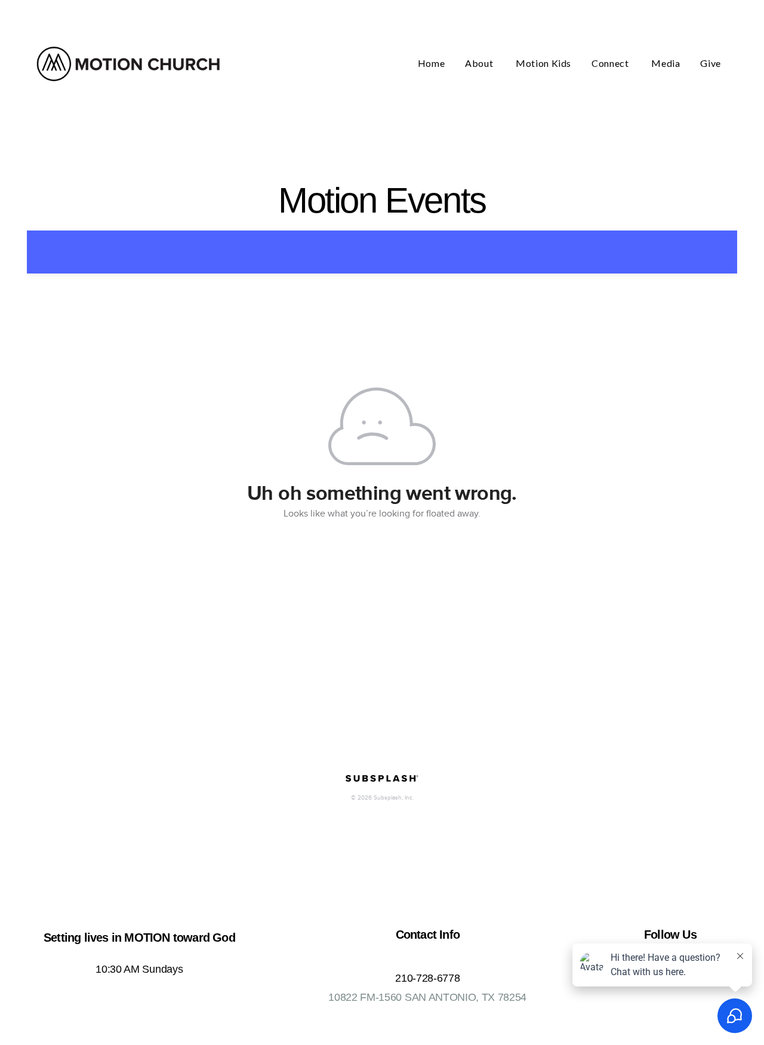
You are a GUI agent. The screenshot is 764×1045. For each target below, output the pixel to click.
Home (431, 63)
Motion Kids (543, 63)
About (480, 63)
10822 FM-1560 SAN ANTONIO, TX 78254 (427, 997)
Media (665, 63)
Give (710, 63)
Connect (611, 63)
